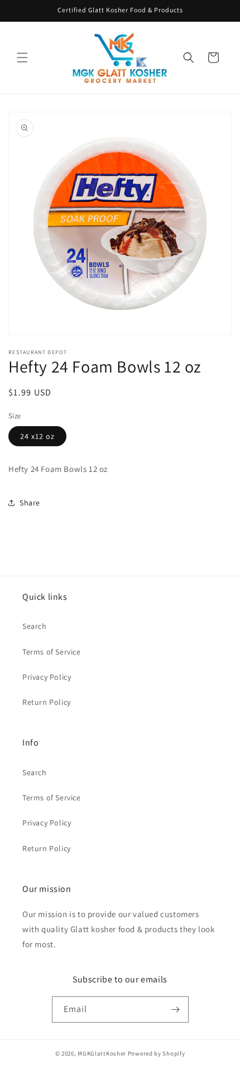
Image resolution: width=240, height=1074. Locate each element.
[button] (22, 57)
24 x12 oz (37, 436)
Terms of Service (51, 652)
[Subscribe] (176, 1009)
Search (34, 626)
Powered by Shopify (156, 1053)
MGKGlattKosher (102, 1053)
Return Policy (46, 702)
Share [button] (30, 503)
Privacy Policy (46, 677)
